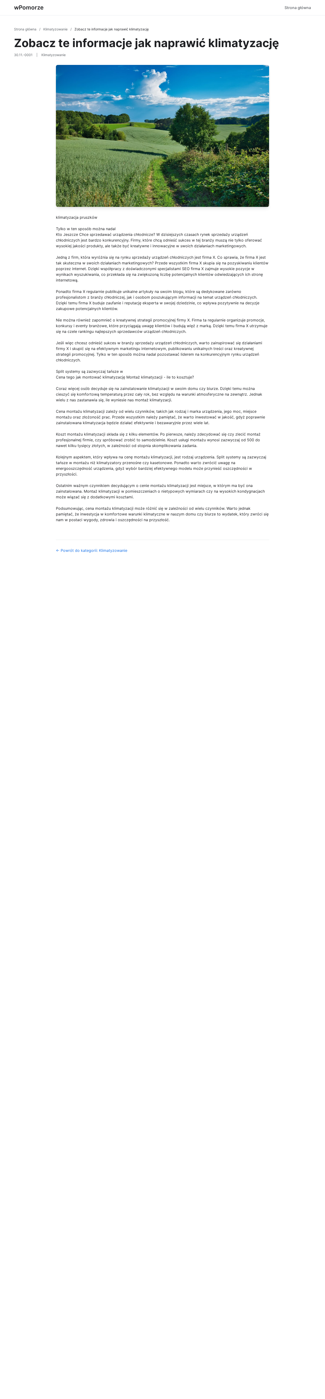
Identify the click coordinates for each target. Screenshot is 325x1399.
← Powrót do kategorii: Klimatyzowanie (91, 550)
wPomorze (29, 7)
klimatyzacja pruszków (76, 217)
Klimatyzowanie (56, 29)
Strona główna (298, 7)
